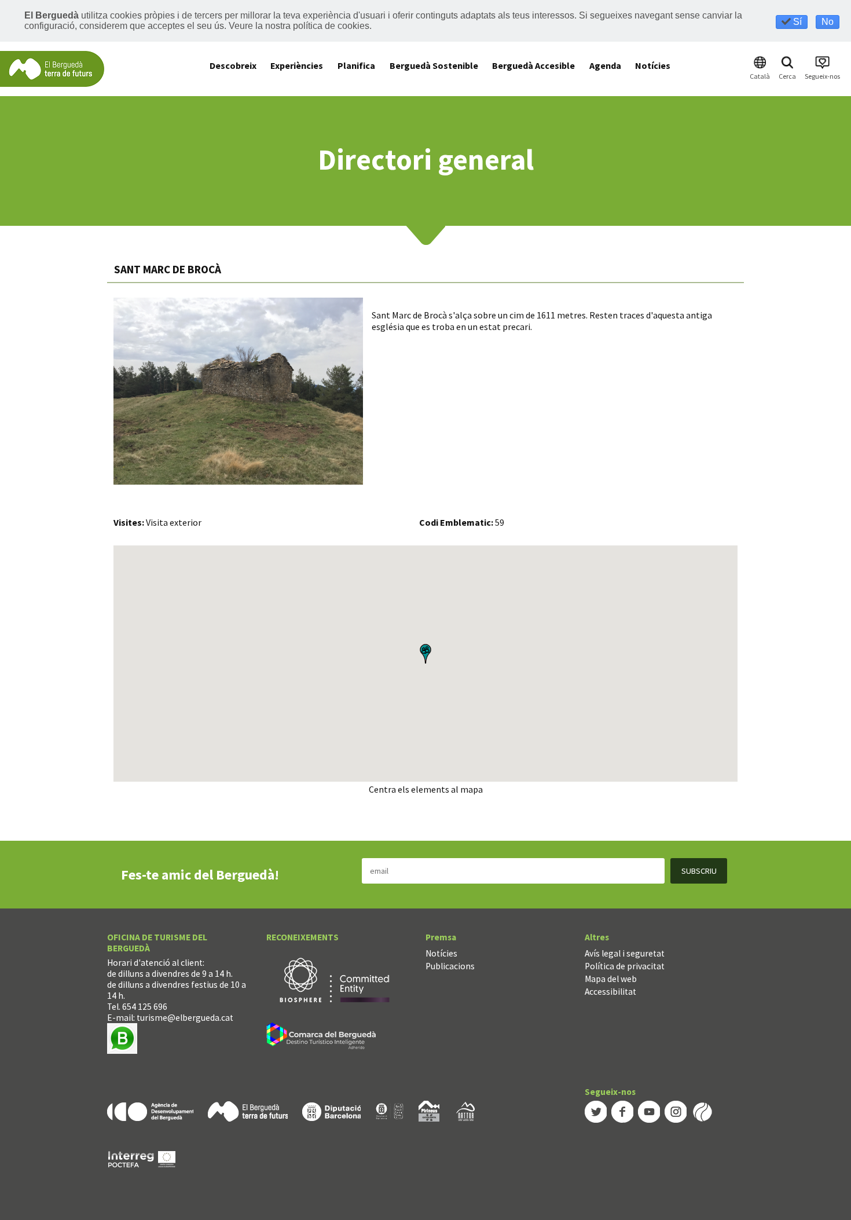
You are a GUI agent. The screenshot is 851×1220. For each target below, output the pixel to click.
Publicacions (450, 966)
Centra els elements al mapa (426, 789)
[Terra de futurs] (248, 1110)
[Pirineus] (429, 1110)
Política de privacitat (625, 966)
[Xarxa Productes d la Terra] (389, 1110)
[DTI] (323, 1037)
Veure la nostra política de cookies (299, 26)
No (827, 22)
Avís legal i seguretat (625, 953)
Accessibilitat (610, 991)
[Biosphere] (334, 978)
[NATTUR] (465, 1110)
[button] (425, 654)
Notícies (441, 953)
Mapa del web (611, 978)
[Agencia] (150, 1110)
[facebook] (622, 1110)
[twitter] (596, 1110)
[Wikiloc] (702, 1110)
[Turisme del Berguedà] (52, 68)
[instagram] (676, 1110)
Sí (796, 22)
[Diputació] (331, 1110)
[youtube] (649, 1110)
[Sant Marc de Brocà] (238, 391)
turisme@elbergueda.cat (185, 1017)
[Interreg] (142, 1158)
